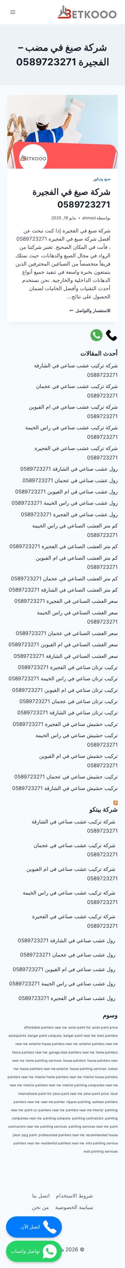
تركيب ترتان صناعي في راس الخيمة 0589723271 (63, 678)
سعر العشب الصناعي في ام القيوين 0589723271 (63, 644)
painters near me (51, 1110)
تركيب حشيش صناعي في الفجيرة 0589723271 (65, 724)
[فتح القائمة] (13, 12)
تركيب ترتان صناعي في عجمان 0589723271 (68, 701)
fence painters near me (29, 1052)
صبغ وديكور (101, 179)
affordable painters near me (45, 1027)
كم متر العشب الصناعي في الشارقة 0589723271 (63, 590)
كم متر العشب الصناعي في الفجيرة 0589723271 (63, 546)
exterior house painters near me (53, 1044)
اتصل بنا (41, 1196)
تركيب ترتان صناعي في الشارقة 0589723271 (67, 713)
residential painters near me (62, 1143)
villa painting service (102, 1143)
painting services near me (88, 1127)
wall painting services (101, 1151)
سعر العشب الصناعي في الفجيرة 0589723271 (66, 601)
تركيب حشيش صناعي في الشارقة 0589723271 (65, 788)
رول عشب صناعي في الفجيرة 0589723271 (69, 514)
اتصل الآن (30, 1226)
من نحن (40, 1207)
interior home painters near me (58, 1077)
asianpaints (17, 1036)
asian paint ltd (79, 1027)
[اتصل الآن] (112, 335)
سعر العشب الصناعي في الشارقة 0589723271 (66, 656)
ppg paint (29, 1135)
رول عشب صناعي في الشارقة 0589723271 (69, 469)
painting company (57, 1118)
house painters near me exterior (44, 1069)
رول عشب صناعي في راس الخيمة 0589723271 (65, 503)
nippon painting (78, 1102)
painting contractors (87, 1118)
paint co (31, 1110)
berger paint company (45, 1036)
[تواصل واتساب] (96, 335)
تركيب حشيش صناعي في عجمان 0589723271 (66, 777)
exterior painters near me (98, 1044)
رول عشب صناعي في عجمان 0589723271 (70, 480)
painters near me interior (84, 1110)
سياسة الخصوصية (74, 1207)
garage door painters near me (71, 1052)
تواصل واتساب (25, 1251)
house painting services (88, 1069)
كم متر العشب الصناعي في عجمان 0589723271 (64, 579)
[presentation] (62, 132)
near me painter (53, 1102)
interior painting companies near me (90, 1085)
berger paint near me (79, 1036)
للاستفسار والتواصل (89, 310)
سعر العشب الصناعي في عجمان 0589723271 (67, 633)
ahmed (89, 217)
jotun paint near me (67, 1094)
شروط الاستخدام (74, 1196)
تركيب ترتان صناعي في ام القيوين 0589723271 (65, 690)
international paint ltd (34, 1094)
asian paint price (105, 1027)
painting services (53, 1127)
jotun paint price (96, 1094)
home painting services (44, 1061)
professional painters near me (61, 1135)
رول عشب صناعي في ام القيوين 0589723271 (66, 492)
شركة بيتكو (104, 809)
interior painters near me (42, 1085)
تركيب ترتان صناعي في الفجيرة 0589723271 (68, 667)
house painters (74, 1061)
